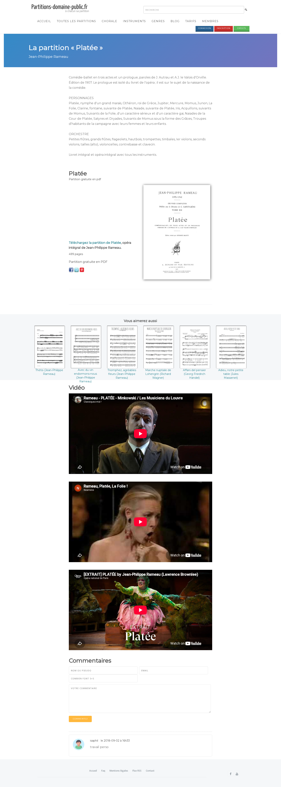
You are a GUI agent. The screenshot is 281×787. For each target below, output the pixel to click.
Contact (150, 770)
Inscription (223, 28)
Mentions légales (119, 770)
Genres (158, 21)
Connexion (204, 28)
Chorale (109, 21)
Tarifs (190, 21)
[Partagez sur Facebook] (71, 269)
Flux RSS (136, 770)
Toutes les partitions (76, 21)
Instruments (134, 21)
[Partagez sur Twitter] (76, 269)
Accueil (44, 21)
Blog (175, 21)
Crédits (241, 28)
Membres (210, 21)
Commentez (80, 719)
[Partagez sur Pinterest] (82, 269)
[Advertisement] (103, 211)
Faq (103, 770)
